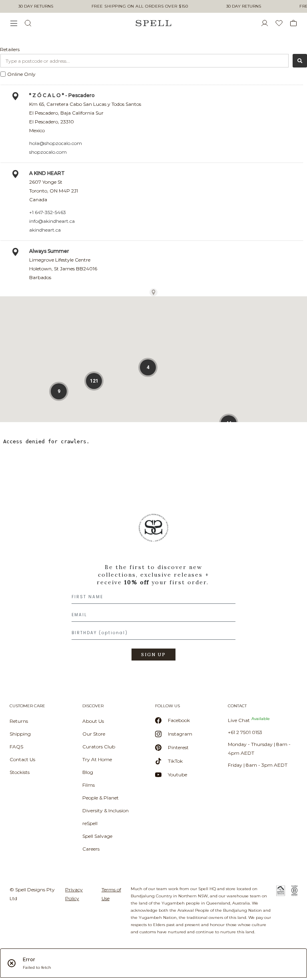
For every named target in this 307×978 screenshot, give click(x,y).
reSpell (90, 823)
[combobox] (144, 60)
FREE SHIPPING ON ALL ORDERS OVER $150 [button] (140, 6)
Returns (19, 721)
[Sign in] (268, 23)
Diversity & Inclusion (105, 810)
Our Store (93, 734)
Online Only (21, 74)
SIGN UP (153, 654)
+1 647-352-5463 (47, 212)
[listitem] (153, 590)
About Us (93, 721)
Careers (91, 849)
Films (88, 785)
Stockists (20, 772)
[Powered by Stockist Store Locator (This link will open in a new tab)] (153, 292)
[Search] (300, 60)
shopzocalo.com (48, 152)
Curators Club (98, 747)
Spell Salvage (97, 836)
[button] (59, 391)
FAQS (16, 747)
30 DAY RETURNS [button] (35, 6)
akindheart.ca (45, 230)
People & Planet (100, 798)
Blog (87, 772)
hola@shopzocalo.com (55, 143)
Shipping (20, 734)
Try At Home (97, 759)
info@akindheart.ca (52, 221)
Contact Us (22, 759)
